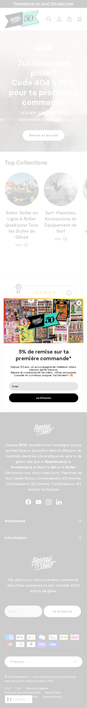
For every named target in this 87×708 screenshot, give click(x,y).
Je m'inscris (43, 398)
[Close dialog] (79, 303)
